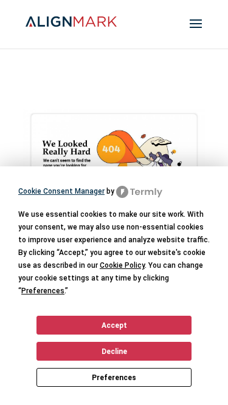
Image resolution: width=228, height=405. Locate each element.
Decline (114, 351)
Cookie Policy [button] (122, 265)
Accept (114, 325)
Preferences (114, 377)
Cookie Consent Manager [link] (61, 191)
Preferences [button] (42, 291)
